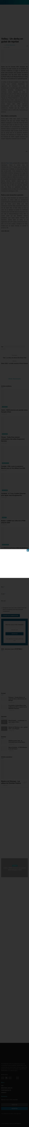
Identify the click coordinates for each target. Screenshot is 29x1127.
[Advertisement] (14, 563)
